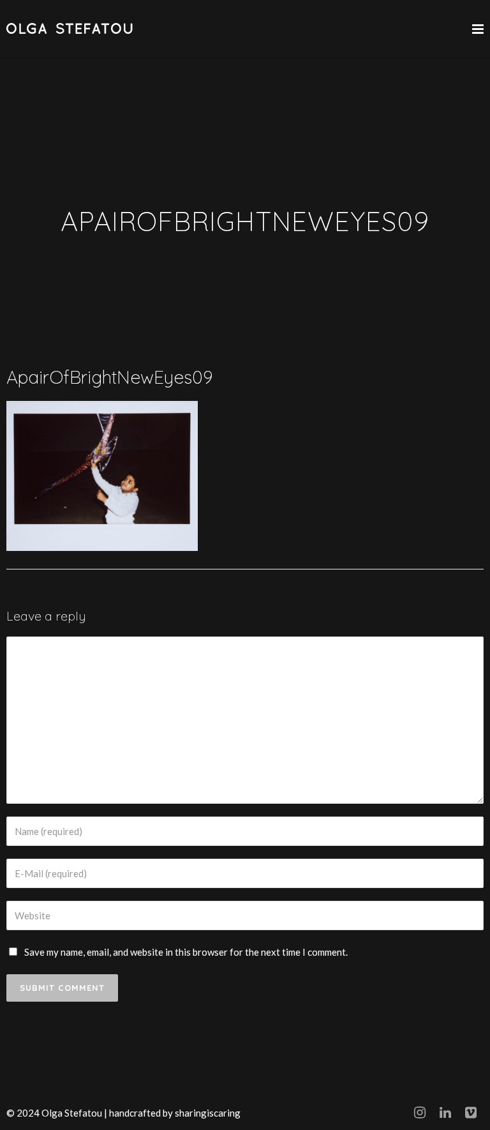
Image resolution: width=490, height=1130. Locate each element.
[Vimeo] (471, 1112)
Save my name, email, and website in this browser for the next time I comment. (186, 952)
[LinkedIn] (445, 1112)
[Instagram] (420, 1112)
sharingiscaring (208, 1113)
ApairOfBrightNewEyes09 (109, 377)
